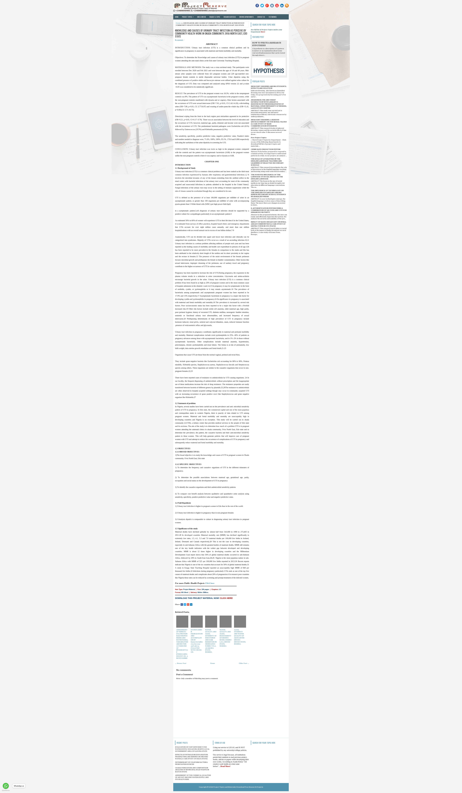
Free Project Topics (258, 138)
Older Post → (244, 663)
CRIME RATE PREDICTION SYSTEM (265, 149)
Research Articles (230, 17)
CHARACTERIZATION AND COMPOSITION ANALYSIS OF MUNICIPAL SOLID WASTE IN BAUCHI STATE (192, 770)
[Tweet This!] (185, 604)
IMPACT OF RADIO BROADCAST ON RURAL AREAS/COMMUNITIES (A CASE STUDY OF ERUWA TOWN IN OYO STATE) (268, 224)
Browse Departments (246, 17)
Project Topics (188, 16)
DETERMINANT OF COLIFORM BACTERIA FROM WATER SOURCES (191, 763)
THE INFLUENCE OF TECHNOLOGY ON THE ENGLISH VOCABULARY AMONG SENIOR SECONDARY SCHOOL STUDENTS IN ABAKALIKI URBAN (268, 194)
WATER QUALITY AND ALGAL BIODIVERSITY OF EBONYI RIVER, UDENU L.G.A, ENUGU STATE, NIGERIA (225, 638)
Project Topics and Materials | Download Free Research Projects (238, 787)
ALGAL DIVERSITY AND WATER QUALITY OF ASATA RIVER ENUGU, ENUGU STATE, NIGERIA (240, 637)
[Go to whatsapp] (6, 786)
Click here (209, 583)
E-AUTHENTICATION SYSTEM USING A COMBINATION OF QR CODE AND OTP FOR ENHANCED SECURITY (269, 210)
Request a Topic (214, 17)
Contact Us (261, 17)
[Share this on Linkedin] (191, 604)
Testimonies (273, 17)
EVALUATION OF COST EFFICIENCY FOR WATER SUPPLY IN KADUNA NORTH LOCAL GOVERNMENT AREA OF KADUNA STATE (192, 749)
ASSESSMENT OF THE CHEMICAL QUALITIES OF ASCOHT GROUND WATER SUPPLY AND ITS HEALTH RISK (193, 777)
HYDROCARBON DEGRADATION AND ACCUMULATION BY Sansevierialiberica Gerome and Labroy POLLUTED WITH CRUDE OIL (197, 641)
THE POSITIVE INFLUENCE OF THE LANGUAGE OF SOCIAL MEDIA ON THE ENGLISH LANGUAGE (267, 177)
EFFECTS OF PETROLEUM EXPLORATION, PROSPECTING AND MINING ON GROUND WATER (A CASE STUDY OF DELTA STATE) (191, 757)
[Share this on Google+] (188, 604)
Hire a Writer (201, 17)
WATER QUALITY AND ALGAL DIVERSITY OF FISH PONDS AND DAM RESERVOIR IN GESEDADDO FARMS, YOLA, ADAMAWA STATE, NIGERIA (211, 641)
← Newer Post (180, 663)
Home (176, 17)
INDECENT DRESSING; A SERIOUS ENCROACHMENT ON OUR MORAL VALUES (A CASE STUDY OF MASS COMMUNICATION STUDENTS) (269, 123)
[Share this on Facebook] (182, 604)
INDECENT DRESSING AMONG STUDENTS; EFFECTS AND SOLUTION (268, 87)
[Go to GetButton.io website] (6, 790)
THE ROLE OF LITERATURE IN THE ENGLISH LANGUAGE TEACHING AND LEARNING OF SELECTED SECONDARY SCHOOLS (267, 162)
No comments (179, 40)
